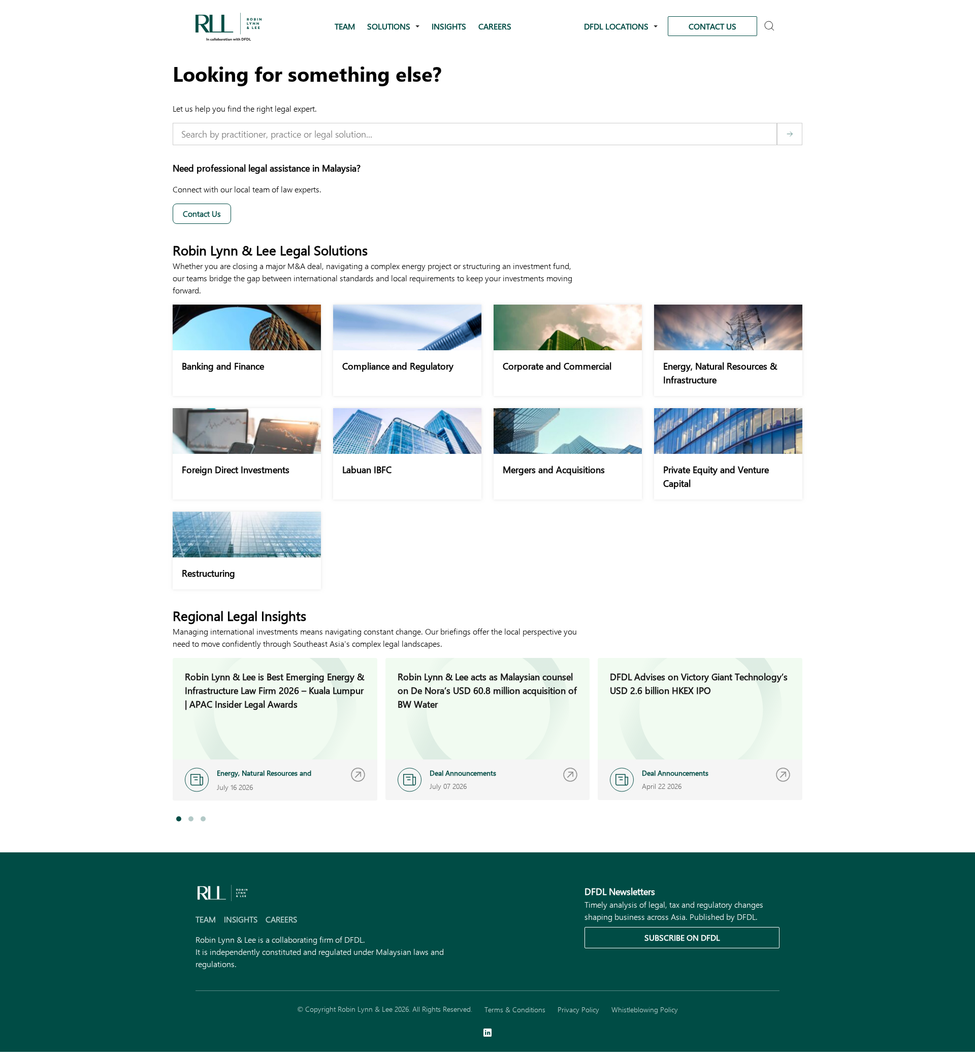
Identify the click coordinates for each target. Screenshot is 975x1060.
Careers (494, 26)
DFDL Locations (616, 26)
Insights (449, 26)
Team (345, 26)
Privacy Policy (578, 1009)
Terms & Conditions (514, 1009)
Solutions (388, 26)
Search (770, 26)
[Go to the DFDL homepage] (229, 25)
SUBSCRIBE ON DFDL (682, 937)
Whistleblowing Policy (644, 1009)
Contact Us (712, 26)
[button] (179, 819)
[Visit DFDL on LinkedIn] (487, 1034)
